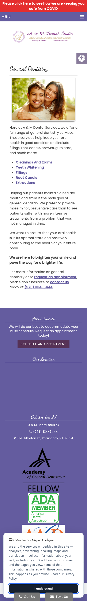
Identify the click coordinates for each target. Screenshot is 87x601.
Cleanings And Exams (34, 162)
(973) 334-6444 (38, 287)
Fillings (21, 172)
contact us (59, 282)
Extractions (25, 182)
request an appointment (55, 277)
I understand (43, 588)
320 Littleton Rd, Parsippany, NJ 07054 (45, 438)
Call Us (29, 596)
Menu (6, 16)
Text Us (61, 596)
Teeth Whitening (30, 167)
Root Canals (26, 177)
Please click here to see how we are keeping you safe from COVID (43, 6)
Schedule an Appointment (43, 344)
